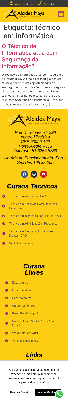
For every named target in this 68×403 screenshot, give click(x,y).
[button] (61, 14)
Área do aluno (24, 4)
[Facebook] (24, 174)
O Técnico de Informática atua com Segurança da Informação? (30, 56)
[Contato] (40, 3)
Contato (48, 4)
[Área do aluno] (11, 3)
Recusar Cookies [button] (20, 392)
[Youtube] (43, 174)
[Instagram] (34, 174)
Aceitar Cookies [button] (47, 392)
